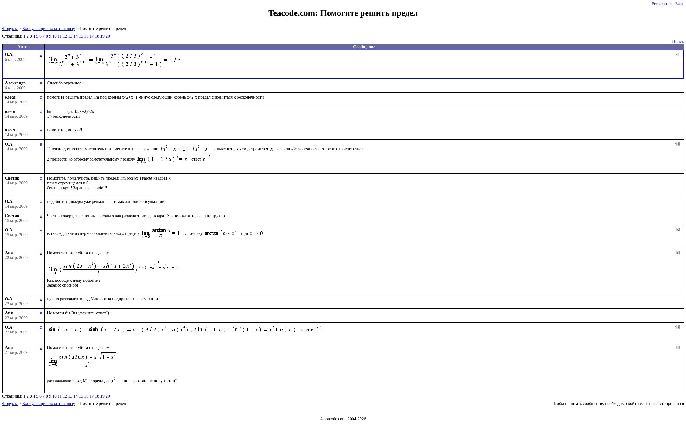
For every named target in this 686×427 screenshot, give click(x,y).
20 (108, 36)
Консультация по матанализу (48, 28)
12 (65, 36)
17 (92, 36)
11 (60, 36)
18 (97, 36)
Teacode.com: (294, 13)
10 (54, 36)
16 (86, 36)
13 (70, 36)
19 (102, 36)
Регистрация (662, 4)
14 (75, 36)
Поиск (678, 41)
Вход (679, 4)
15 (81, 36)
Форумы (10, 28)
